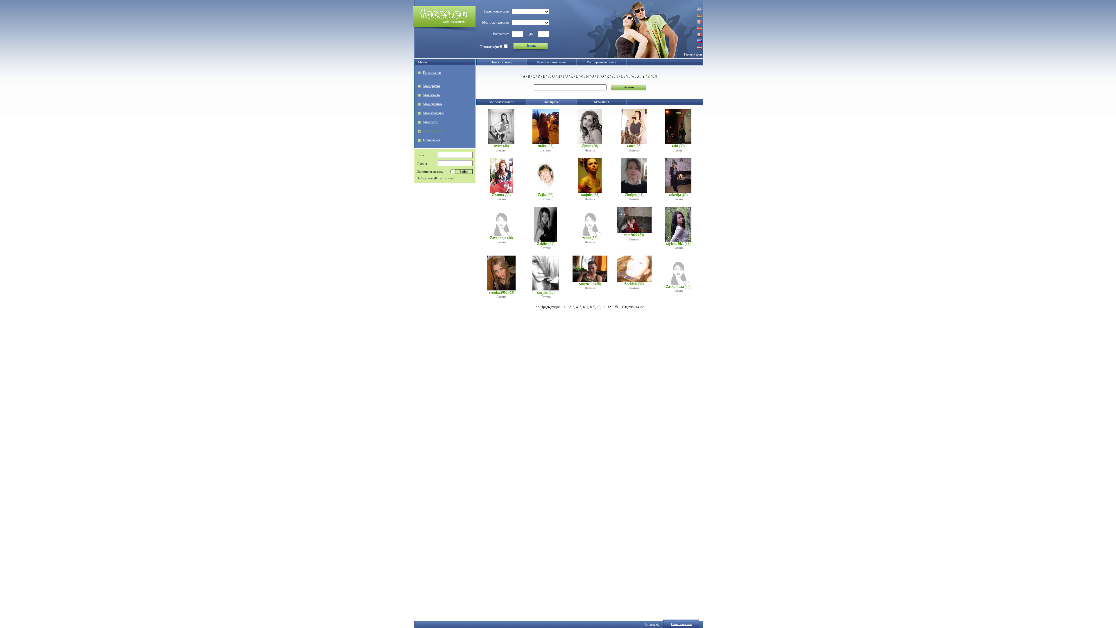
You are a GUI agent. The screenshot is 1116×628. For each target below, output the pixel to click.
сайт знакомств (454, 22)
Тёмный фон (693, 54)
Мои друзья (431, 86)
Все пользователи (501, 102)
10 (598, 307)
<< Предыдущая (548, 307)
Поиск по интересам (551, 62)
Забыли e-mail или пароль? (436, 178)
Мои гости (430, 122)
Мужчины (601, 102)
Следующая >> (633, 307)
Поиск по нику (501, 62)
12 (609, 307)
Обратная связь (681, 624)
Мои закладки (433, 113)
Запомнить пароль (430, 171)
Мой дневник (432, 104)
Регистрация (432, 73)
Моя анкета (431, 95)
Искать (530, 46)
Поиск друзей (433, 131)
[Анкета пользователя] (501, 143)
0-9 (654, 76)
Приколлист (431, 140)
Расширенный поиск (601, 62)
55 (616, 307)
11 (604, 307)
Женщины (551, 102)
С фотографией (491, 47)
